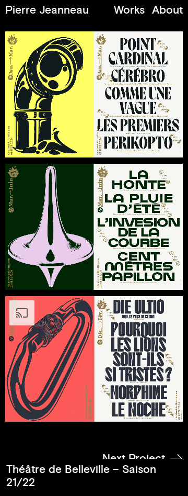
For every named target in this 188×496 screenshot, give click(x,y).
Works (129, 10)
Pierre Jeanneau (47, 10)
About (167, 10)
